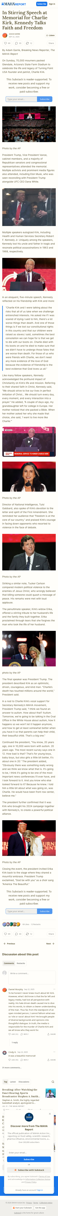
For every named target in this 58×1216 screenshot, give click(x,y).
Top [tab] (5, 1082)
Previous (11, 943)
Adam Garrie (14, 34)
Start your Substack (23, 1208)
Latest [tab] (13, 1082)
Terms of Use (44, 1176)
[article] (29, 1100)
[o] (29, 442)
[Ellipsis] (54, 989)
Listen (52, 35)
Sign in (52, 4)
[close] (50, 1114)
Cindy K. (12, 1052)
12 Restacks (36, 924)
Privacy (29, 1203)
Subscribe (41, 4)
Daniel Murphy (15, 989)
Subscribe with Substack (31, 1170)
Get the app (40, 1208)
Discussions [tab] (24, 1082)
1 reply (15, 1042)
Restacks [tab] (21, 963)
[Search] (53, 1082)
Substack (17, 1213)
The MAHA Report (16, 1106)
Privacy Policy (30, 1182)
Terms (35, 1203)
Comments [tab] (9, 963)
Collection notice (45, 1203)
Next (48, 943)
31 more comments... (12, 1067)
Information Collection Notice (37, 1179)
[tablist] (14, 963)
